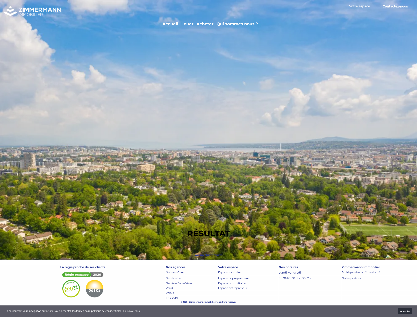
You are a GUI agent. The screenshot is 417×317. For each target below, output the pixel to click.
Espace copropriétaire (233, 293)
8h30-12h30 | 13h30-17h (295, 293)
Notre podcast (352, 293)
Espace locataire (229, 287)
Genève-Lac (174, 293)
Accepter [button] (405, 311)
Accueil (170, 23)
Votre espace (359, 6)
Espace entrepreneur (232, 303)
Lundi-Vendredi (290, 287)
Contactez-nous (395, 6)
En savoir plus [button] (131, 311)
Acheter (205, 23)
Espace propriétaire (231, 298)
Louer (187, 23)
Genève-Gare (175, 287)
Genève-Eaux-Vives (179, 298)
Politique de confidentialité (361, 287)
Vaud (169, 303)
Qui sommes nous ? (237, 23)
